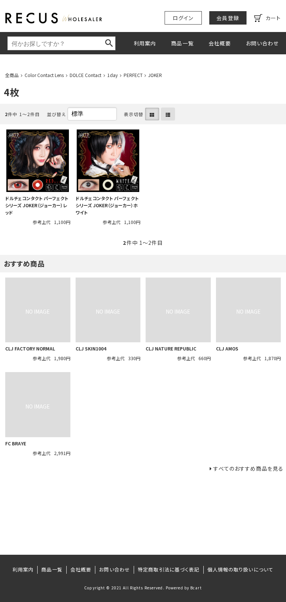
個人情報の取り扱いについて (240, 569)
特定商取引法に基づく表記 (168, 569)
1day (112, 75)
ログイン (183, 18)
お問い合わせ (262, 43)
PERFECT (133, 75)
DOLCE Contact (85, 75)
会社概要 (220, 43)
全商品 (12, 75)
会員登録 (227, 18)
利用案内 (145, 43)
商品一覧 (182, 43)
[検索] (109, 43)
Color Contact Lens (44, 75)
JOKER (155, 75)
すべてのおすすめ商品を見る (248, 468)
